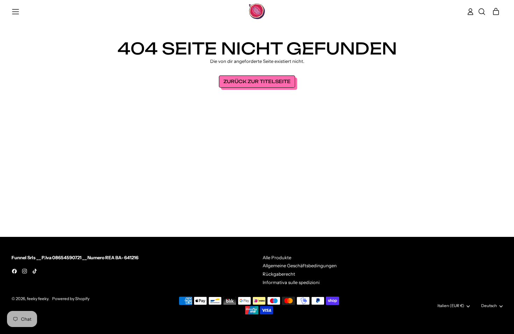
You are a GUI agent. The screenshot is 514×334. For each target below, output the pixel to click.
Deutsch (489, 305)
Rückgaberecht (279, 274)
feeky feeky (37, 298)
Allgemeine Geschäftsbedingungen (300, 265)
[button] (482, 12)
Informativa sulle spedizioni (291, 282)
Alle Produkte (277, 257)
